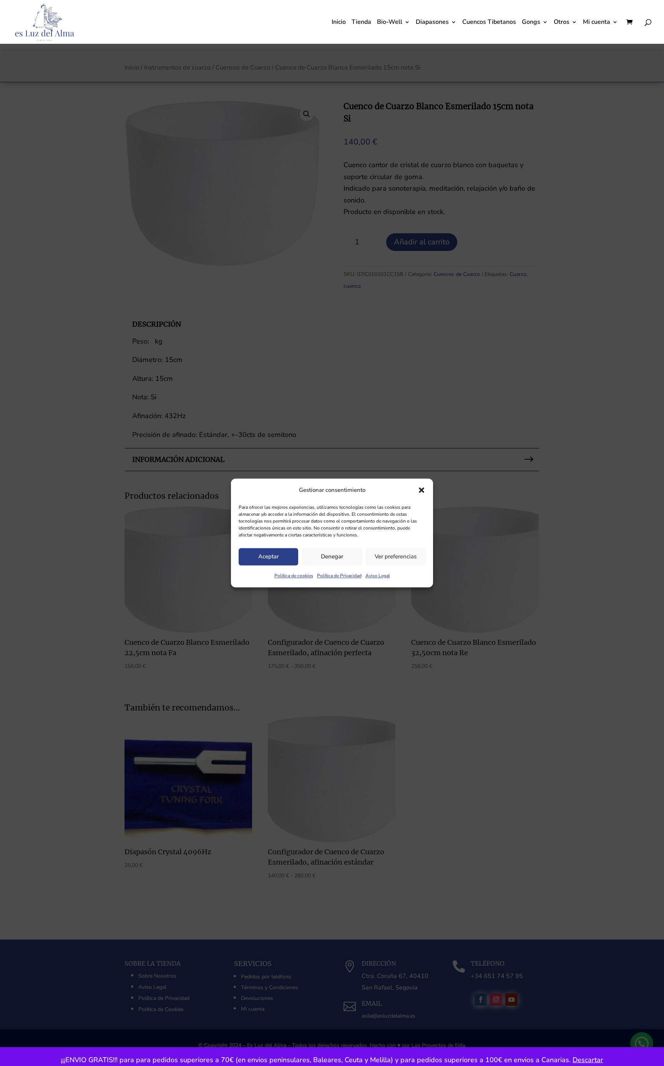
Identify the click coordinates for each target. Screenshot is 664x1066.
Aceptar (268, 557)
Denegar (332, 557)
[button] (421, 490)
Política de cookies (293, 576)
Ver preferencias (396, 557)
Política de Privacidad (339, 576)
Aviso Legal (377, 576)
